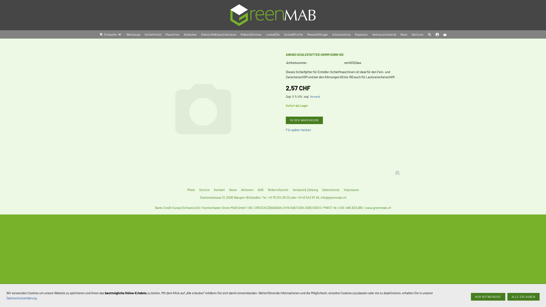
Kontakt (219, 190)
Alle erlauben (523, 296)
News (233, 190)
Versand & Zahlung (305, 190)
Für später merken (298, 130)
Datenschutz (331, 190)
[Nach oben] (397, 172)
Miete (191, 190)
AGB (260, 190)
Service (204, 190)
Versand (315, 96)
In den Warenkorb (304, 120)
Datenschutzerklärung (21, 298)
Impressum (351, 190)
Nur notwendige (488, 296)
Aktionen (247, 190)
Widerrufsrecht (278, 190)
